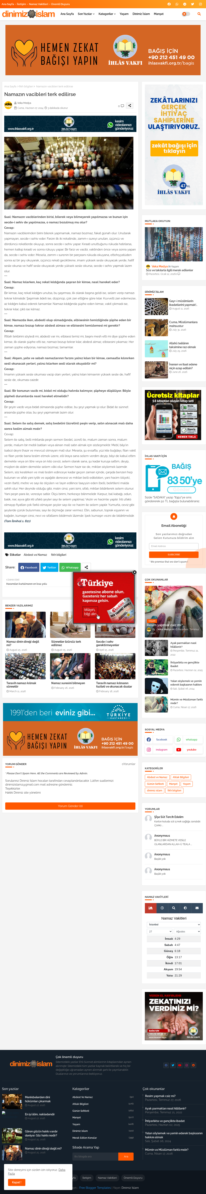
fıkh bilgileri (26, 86)
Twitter (51, 567)
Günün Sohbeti (155, 784)
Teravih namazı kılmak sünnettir (21, 685)
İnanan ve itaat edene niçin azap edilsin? (183, 366)
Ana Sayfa (8, 4)
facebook (161, 739)
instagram (161, 749)
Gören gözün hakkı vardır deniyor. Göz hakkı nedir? (41, 1133)
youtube (191, 749)
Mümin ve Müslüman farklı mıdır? (186, 701)
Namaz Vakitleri (38, 4)
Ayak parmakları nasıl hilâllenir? (183, 644)
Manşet (159, 13)
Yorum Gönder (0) (70, 806)
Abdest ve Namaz (35, 554)
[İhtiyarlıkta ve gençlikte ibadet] (156, 667)
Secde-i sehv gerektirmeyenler (107, 643)
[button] (199, 14)
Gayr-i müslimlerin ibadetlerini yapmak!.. (183, 302)
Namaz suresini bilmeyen (68, 683)
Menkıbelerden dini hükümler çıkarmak (38, 1099)
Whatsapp (72, 567)
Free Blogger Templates (95, 1187)
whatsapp (191, 739)
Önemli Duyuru (60, 4)
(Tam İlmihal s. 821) (17, 521)
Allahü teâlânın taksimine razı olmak (182, 345)
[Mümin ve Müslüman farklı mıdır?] (156, 704)
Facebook (31, 567)
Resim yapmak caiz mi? (160, 1096)
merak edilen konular (103, 1137)
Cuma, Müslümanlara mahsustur (183, 324)
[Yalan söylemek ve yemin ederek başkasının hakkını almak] (156, 686)
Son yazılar (85, 13)
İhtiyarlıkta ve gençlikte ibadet (184, 664)
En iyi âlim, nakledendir (40, 1114)
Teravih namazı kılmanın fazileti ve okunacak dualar (114, 685)
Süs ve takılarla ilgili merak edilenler (169, 270)
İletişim (21, 4)
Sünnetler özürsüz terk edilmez (66, 643)
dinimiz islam (154, 790)
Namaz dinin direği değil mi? (22, 643)
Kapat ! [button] (16, 1182)
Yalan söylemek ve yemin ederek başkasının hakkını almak (186, 684)
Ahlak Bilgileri (181, 777)
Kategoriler (106, 13)
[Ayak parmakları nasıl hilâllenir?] (156, 648)
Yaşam (124, 13)
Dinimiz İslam (141, 13)
